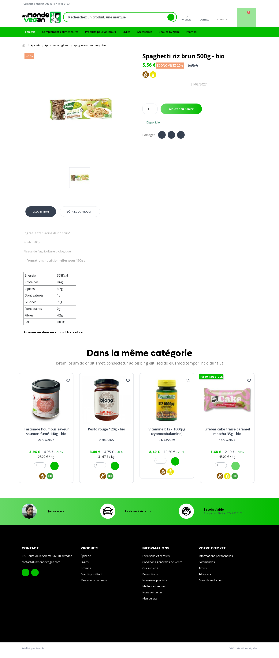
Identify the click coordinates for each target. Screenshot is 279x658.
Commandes (207, 562)
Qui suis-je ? (55, 511)
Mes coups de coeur (94, 580)
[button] (27, 109)
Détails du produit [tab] (80, 211)
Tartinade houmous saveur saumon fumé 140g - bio (46, 431)
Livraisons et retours (156, 556)
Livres (85, 562)
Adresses (205, 574)
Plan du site (150, 598)
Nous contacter (152, 592)
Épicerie (86, 556)
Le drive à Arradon (138, 511)
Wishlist (187, 19)
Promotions (150, 574)
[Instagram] (35, 572)
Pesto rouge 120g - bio (106, 429)
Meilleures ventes (154, 586)
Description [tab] (41, 211)
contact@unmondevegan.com (41, 562)
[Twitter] (171, 135)
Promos (86, 568)
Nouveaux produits (154, 580)
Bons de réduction (210, 580)
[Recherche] (170, 17)
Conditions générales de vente (162, 562)
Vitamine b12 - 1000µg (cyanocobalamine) (166, 431)
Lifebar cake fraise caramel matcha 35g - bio (227, 431)
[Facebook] (162, 135)
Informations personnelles (216, 556)
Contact (205, 19)
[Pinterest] (181, 135)
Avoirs (203, 568)
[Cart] (246, 17)
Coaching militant (91, 574)
